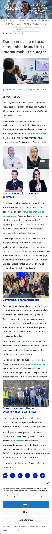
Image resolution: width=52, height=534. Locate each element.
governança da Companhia (32, 364)
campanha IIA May (30, 341)
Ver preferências (26, 520)
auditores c (24, 418)
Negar (26, 512)
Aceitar (26, 504)
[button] (47, 483)
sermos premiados (23, 238)
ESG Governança (16, 33)
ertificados (35, 418)
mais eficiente (17, 440)
